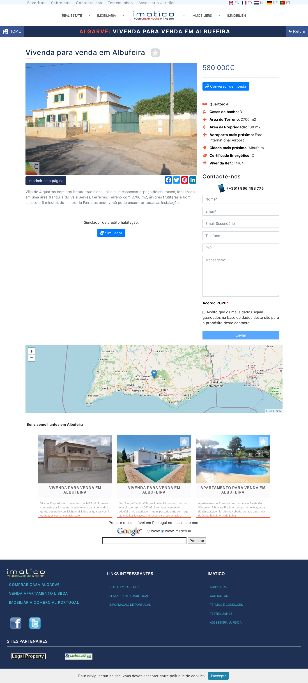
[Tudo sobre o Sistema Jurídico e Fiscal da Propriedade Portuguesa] (28, 656)
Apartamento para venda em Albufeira (232, 490)
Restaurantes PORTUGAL (129, 596)
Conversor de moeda (227, 86)
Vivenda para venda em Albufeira (75, 490)
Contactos (219, 596)
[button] (38, 119)
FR (250, 3)
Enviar (241, 335)
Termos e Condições (226, 604)
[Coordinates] (154, 374)
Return (298, 31)
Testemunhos (120, 2)
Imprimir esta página (45, 180)
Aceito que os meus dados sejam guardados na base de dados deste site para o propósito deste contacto (240, 317)
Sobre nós (60, 2)
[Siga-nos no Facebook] (15, 623)
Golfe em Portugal (125, 587)
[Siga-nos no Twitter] (35, 623)
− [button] (31, 358)
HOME (14, 31)
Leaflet (270, 411)
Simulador (113, 233)
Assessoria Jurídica (157, 2)
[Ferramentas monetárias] (78, 656)
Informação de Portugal (130, 604)
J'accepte (218, 676)
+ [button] (31, 351)
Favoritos (36, 2)
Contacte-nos (89, 2)
